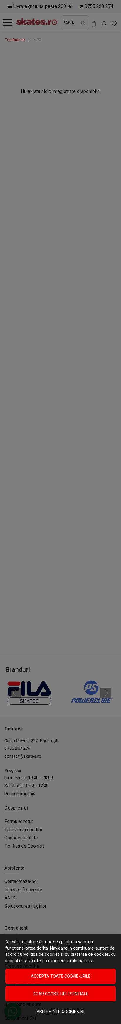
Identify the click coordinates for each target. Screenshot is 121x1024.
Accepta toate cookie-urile (60, 976)
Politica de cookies (41, 954)
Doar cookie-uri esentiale (60, 993)
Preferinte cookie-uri (60, 1011)
